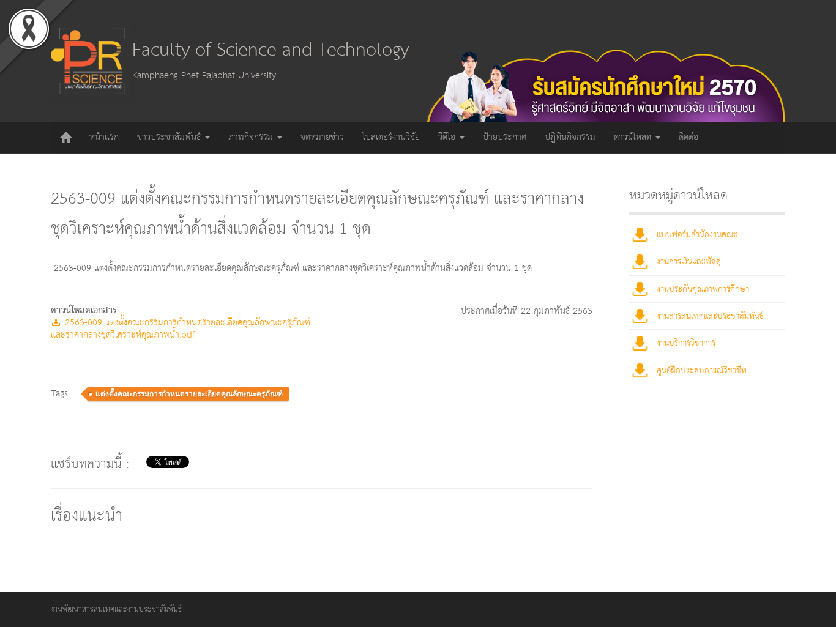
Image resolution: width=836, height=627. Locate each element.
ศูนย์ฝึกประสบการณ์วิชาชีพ (702, 370)
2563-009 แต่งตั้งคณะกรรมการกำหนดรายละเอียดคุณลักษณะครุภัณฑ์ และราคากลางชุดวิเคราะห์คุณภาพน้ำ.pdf (180, 328)
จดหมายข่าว (322, 137)
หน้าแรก (104, 137)
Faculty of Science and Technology (270, 50)
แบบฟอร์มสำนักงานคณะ (697, 235)
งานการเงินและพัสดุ (689, 261)
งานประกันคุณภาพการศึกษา (703, 289)
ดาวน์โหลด (634, 137)
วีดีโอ (448, 137)
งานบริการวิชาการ (686, 343)
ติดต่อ (688, 137)
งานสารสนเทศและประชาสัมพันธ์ (710, 316)
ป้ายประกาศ (504, 137)
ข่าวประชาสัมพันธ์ (170, 137)
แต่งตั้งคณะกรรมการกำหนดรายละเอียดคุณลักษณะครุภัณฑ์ (189, 394)
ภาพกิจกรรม (252, 137)
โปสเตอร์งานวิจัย (391, 137)
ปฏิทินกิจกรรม (570, 137)
